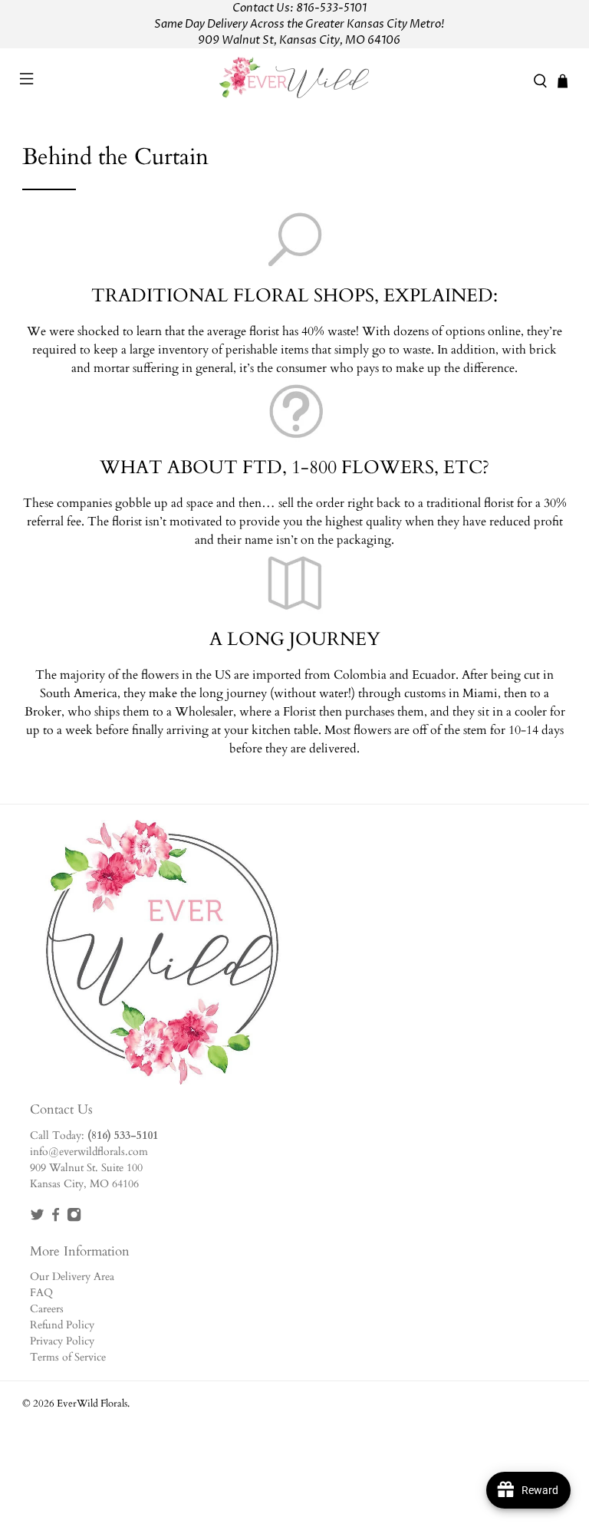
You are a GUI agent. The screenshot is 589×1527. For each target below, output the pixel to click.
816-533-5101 (331, 8)
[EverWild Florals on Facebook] (55, 1218)
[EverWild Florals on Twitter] (37, 1218)
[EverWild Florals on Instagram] (74, 1218)
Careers (47, 1309)
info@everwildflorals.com (89, 1151)
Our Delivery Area (72, 1276)
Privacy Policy (62, 1341)
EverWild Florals (92, 1403)
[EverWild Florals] (294, 81)
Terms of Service (68, 1357)
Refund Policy (62, 1325)
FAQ (41, 1292)
